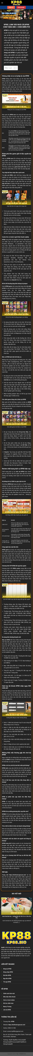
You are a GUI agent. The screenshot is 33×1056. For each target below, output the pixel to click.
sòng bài (14, 280)
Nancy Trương (7, 1006)
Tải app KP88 (7, 982)
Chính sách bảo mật (9, 993)
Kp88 (2, 947)
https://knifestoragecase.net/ (17, 875)
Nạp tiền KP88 (7, 978)
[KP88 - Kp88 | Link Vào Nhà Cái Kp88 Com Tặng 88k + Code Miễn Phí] (16, 3)
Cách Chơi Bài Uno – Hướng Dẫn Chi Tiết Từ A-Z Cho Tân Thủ (16, 917)
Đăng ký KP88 (7, 969)
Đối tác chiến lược (8, 1003)
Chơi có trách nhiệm (9, 1000)
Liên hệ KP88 (7, 1010)
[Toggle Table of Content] (14, 68)
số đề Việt (24, 445)
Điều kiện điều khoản (9, 997)
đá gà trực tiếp (23, 432)
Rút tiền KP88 (7, 975)
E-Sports (6, 452)
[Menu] (2, 3)
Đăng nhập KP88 (8, 972)
